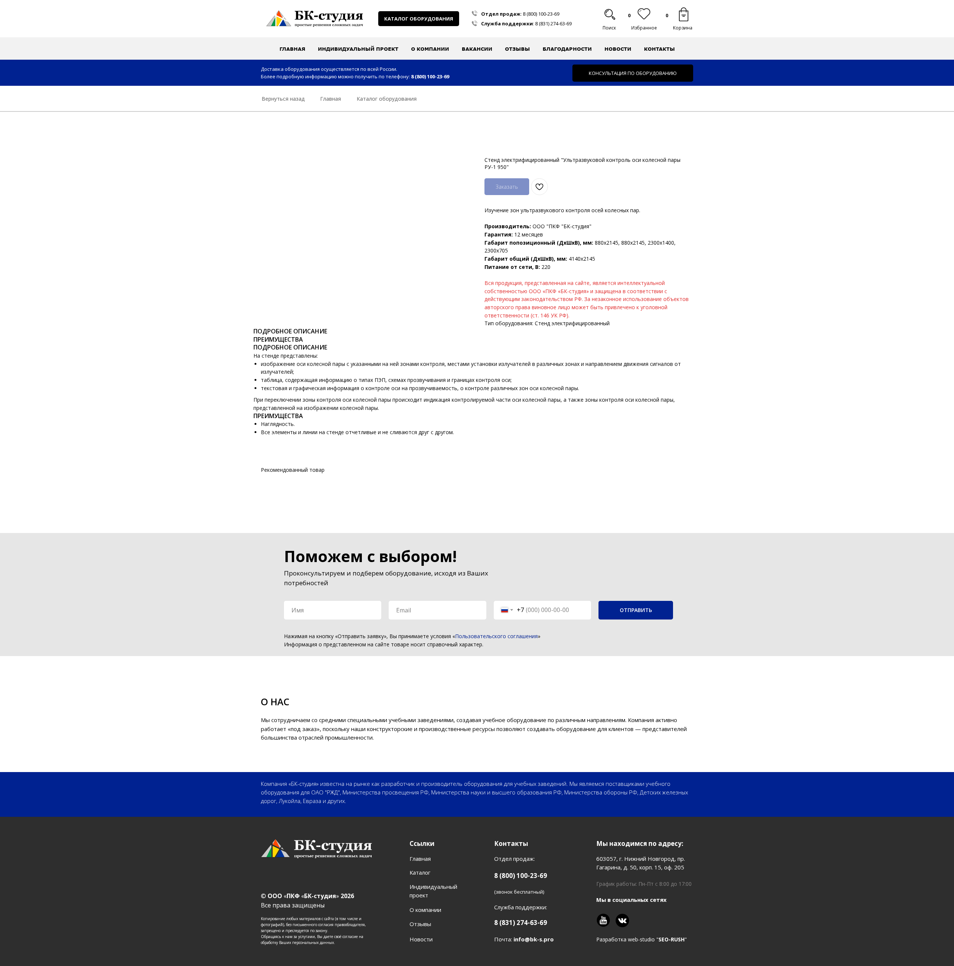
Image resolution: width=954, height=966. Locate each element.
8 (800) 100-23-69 (541, 13)
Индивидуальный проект (358, 49)
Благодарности (567, 49)
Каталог (420, 872)
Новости (617, 49)
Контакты (659, 49)
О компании (425, 909)
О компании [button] (430, 49)
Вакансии (477, 49)
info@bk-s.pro (534, 939)
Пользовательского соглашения (496, 636)
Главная (292, 49)
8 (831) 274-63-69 (553, 23)
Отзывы (517, 49)
